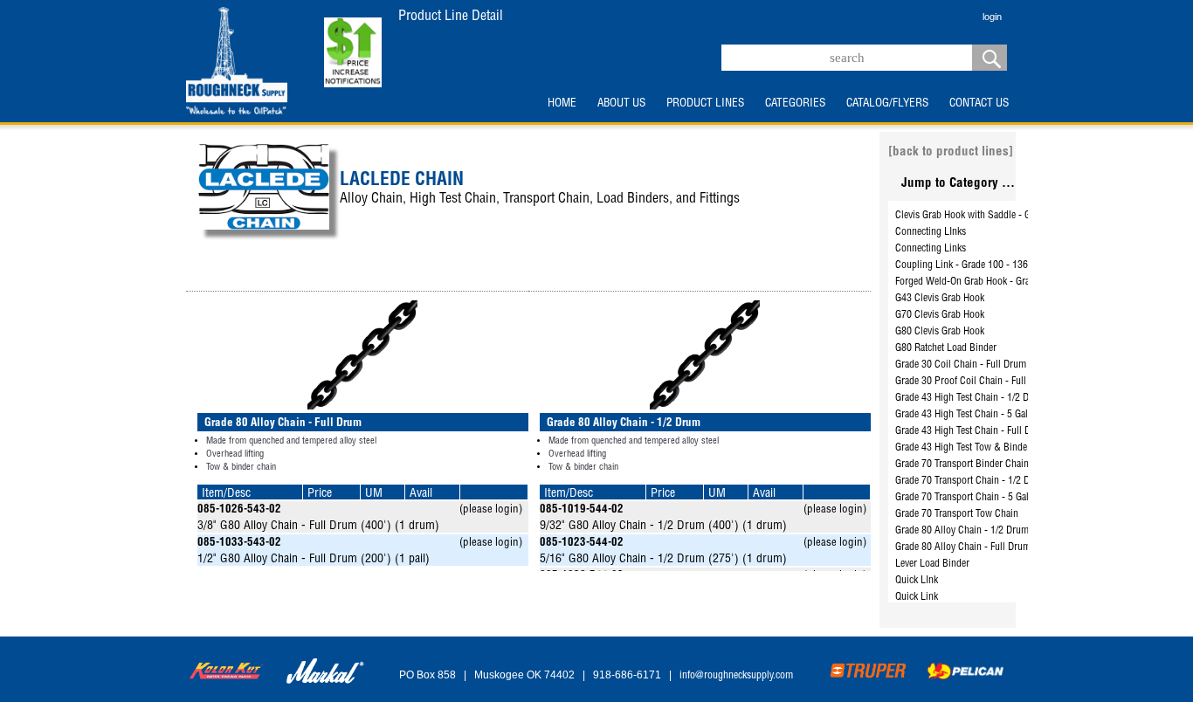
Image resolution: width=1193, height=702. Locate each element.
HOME (562, 104)
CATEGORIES (795, 104)
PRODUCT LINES (705, 104)
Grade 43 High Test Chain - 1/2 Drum (970, 398)
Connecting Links (930, 249)
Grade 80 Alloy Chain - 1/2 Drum (962, 531)
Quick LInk (916, 580)
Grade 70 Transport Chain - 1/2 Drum (970, 481)
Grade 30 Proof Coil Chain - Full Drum (973, 381)
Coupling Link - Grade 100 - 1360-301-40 (980, 265)
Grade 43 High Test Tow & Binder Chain (976, 448)
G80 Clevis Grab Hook (939, 332)
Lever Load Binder (932, 564)
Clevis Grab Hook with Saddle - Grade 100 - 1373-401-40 (1012, 215)
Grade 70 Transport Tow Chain (956, 514)
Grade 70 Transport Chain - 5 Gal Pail (971, 497)
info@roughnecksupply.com (736, 676)
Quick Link (916, 597)
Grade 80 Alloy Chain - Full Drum (963, 547)
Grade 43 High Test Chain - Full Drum (971, 431)
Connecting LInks (930, 232)
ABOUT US (621, 104)
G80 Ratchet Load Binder (945, 348)
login (992, 16)
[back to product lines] (950, 152)
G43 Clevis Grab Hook (939, 298)
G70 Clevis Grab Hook (939, 315)
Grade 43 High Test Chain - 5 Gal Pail (970, 415)
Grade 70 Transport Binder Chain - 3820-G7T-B (991, 464)
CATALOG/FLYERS (887, 104)
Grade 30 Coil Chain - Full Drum (960, 365)
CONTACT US (979, 104)
